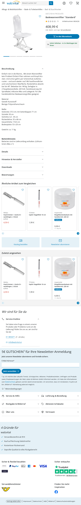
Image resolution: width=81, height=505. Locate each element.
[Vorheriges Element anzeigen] (3, 233)
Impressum (27, 501)
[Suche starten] (51, 3)
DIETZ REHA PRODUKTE (54, 14)
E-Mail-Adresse (7, 361)
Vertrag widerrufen (13, 501)
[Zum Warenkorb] (77, 3)
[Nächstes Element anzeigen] (78, 233)
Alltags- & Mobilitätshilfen (12, 9)
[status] (34, 3)
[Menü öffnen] (3, 3)
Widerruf (51, 501)
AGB (45, 501)
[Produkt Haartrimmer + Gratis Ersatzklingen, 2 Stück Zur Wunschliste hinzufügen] (22, 190)
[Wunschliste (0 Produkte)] (71, 3)
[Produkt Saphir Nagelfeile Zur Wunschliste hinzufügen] (48, 190)
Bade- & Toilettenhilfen (33, 9)
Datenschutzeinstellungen (66, 501)
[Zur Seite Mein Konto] (64, 3)
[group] (23, 33)
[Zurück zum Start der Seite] (79, 490)
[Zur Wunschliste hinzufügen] (40, 16)
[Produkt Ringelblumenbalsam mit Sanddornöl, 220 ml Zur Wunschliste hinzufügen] (73, 190)
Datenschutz (10, 382)
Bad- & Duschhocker (53, 9)
